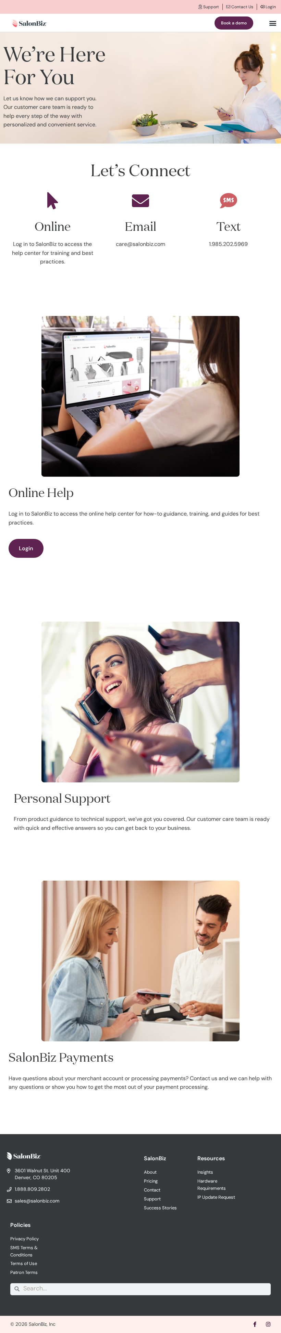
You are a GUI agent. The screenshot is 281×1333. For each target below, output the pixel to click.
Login (270, 7)
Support (210, 7)
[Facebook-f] (254, 1324)
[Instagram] (268, 1324)
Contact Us (241, 7)
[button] (272, 23)
